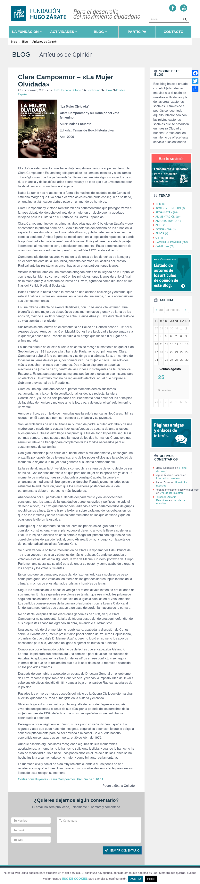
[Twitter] (195, 81)
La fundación (26, 32)
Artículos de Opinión (44, 41)
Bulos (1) (161, 233)
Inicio (14, 41)
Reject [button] (150, 878)
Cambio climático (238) (171, 242)
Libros (108, 90)
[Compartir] (195, 89)
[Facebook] (173, 7)
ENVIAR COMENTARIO (124, 850)
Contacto (173, 32)
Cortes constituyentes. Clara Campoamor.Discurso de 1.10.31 (60, 779)
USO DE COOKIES (75, 879)
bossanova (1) (165, 229)
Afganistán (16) (166, 212)
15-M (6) (160, 204)
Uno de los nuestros (168, 478)
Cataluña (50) (164, 246)
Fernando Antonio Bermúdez (165, 498)
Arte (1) (160, 225)
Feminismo (93, 90)
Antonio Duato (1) (168, 221)
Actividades (62, 32)
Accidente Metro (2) (170, 208)
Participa (137, 32)
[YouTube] (183, 7)
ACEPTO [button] (135, 878)
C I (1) (159, 237)
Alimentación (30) (167, 216)
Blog (99, 32)
